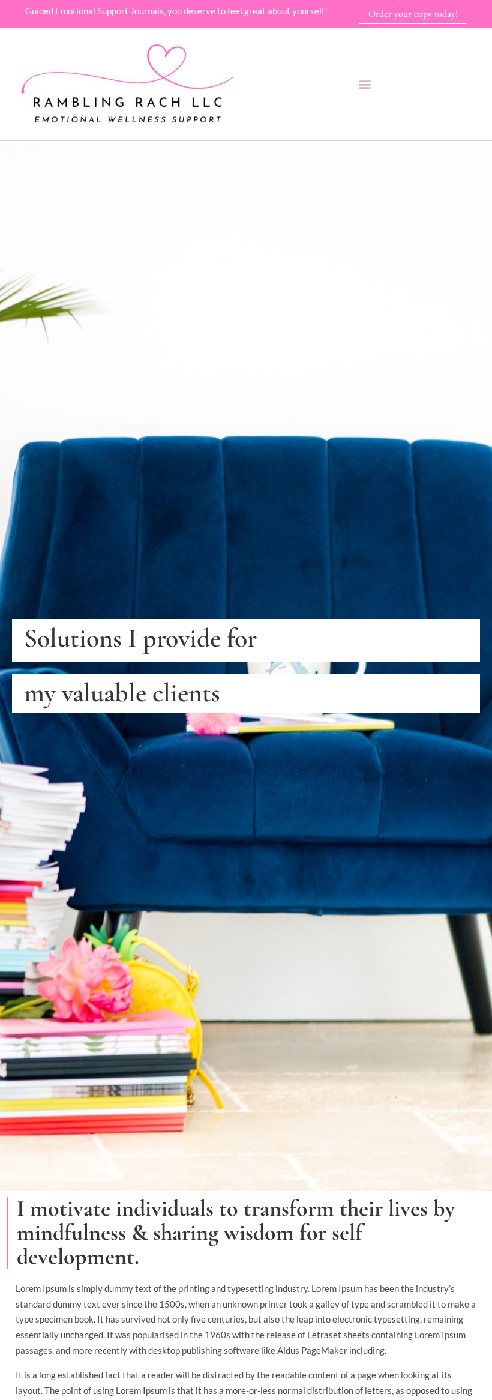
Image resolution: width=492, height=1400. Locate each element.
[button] (364, 84)
